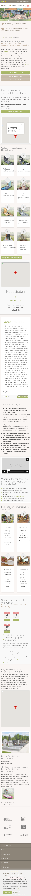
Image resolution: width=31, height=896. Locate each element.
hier (18, 888)
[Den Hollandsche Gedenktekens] (15, 5)
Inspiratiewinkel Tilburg (15, 72)
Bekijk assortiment (15, 76)
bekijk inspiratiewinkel (15, 112)
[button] (15, 136)
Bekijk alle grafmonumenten (11, 257)
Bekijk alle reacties (23, 396)
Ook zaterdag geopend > (23, 1)
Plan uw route (7, 115)
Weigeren (15, 893)
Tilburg (27, 64)
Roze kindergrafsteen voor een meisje (7, 803)
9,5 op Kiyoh (20, 496)
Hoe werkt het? (15, 80)
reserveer (7, 620)
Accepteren (7, 893)
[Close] (22, 125)
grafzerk (6, 52)
